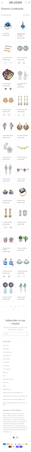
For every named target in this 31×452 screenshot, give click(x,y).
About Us (5, 372)
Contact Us (5, 382)
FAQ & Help (6, 348)
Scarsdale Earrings (7, 200)
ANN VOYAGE (17, 449)
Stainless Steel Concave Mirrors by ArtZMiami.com (15, 396)
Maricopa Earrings (22, 248)
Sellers (4, 386)
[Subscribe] (26, 334)
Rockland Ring (6, 83)
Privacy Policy (6, 362)
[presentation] (12, 62)
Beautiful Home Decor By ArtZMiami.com (13, 392)
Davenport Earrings (22, 271)
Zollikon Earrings (21, 222)
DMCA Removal (7, 389)
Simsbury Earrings (7, 271)
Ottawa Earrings (21, 179)
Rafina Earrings (21, 297)
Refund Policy (6, 359)
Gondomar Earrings (22, 135)
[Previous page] (3, 306)
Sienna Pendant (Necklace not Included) (21, 35)
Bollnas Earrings (7, 109)
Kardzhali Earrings (22, 109)
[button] (2, 2)
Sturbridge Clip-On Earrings (22, 84)
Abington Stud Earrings (6, 249)
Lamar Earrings (6, 179)
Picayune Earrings (22, 157)
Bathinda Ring (21, 200)
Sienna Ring (6, 33)
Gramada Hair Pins (7, 57)
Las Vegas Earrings (7, 222)
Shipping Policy (7, 355)
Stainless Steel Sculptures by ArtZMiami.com (14, 399)
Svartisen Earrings (7, 297)
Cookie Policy (6, 365)
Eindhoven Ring (7, 157)
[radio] (5, 62)
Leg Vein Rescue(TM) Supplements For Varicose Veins (14, 403)
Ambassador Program (8, 379)
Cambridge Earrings (8, 135)
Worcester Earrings (22, 57)
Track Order (6, 345)
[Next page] (17, 309)
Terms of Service (7, 369)
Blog (4, 375)
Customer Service (7, 352)
